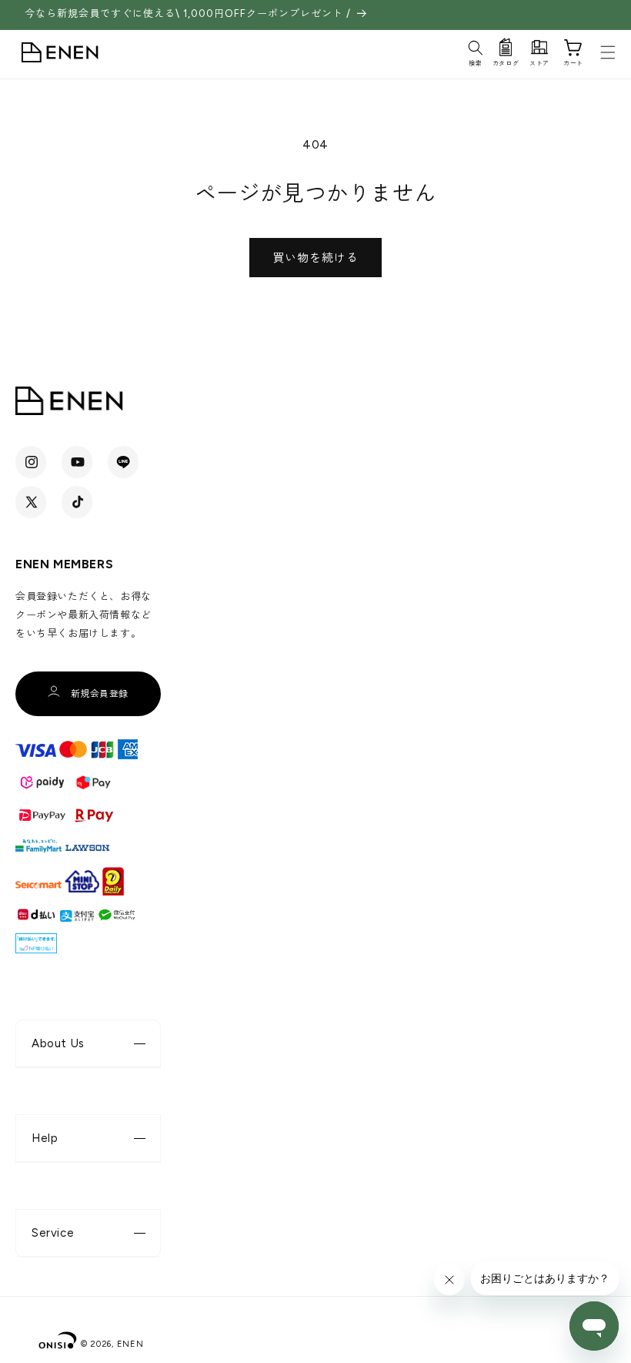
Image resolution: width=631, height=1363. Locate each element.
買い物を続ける (315, 258)
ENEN (130, 1344)
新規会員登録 (100, 693)
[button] (475, 51)
